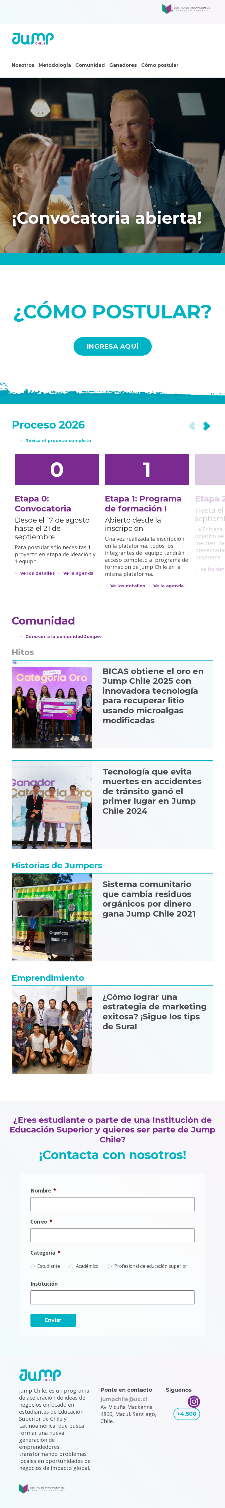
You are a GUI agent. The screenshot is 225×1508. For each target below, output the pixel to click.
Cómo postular (159, 65)
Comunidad (90, 65)
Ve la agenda (78, 573)
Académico (87, 1266)
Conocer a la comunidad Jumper (63, 636)
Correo (41, 1222)
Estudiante (48, 1266)
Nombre (43, 1191)
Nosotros (23, 65)
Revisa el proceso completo (58, 440)
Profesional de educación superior (150, 1266)
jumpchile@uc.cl (123, 1399)
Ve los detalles (37, 573)
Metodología (55, 65)
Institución (44, 1284)
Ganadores (123, 65)
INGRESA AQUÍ (113, 346)
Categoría (45, 1253)
